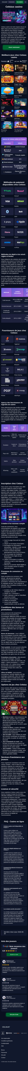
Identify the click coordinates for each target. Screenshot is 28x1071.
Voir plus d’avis (14, 1014)
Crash (17, 61)
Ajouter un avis (14, 954)
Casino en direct (11, 61)
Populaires (4, 61)
